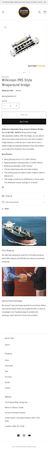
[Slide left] (18, 72)
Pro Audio (8, 377)
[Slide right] (29, 72)
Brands (7, 382)
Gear (6, 371)
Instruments (9, 366)
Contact (7, 388)
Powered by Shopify (31, 446)
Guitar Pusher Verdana (21, 446)
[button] (3, 12)
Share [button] (7, 209)
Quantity (4, 101)
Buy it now (24, 121)
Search (7, 345)
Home (7, 360)
